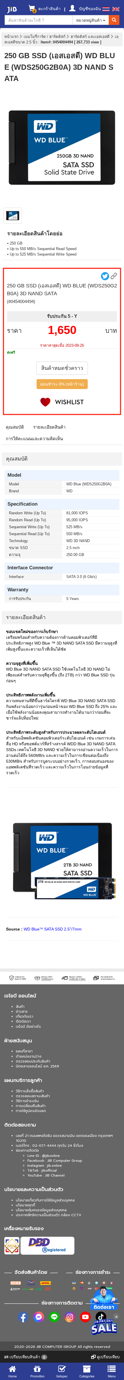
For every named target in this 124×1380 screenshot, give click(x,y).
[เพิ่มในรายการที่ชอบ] (62, 402)
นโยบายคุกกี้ (25, 1205)
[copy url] (113, 276)
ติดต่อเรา (23, 1021)
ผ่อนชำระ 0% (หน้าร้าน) (62, 384)
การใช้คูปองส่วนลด (31, 1110)
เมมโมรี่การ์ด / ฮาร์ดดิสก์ (45, 36)
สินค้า (20, 1006)
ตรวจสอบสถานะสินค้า (33, 1096)
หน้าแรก (11, 36)
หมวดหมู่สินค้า (89, 20)
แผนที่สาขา (24, 1051)
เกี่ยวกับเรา (24, 1016)
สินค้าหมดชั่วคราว (62, 368)
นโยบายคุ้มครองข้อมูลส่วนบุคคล (41, 1210)
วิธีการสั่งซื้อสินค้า (30, 1091)
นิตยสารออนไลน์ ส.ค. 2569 (37, 1066)
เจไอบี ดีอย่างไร (28, 1026)
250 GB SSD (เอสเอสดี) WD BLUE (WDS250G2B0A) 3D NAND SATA (59, 67)
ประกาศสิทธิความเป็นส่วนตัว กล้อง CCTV (48, 1215)
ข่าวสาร (22, 1011)
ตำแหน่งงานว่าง (29, 1056)
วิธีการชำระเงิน (27, 1101)
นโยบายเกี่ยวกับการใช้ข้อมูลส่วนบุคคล (45, 1200)
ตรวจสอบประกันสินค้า (33, 1061)
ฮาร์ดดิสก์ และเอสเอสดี (91, 36)
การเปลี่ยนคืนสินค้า (31, 1106)
